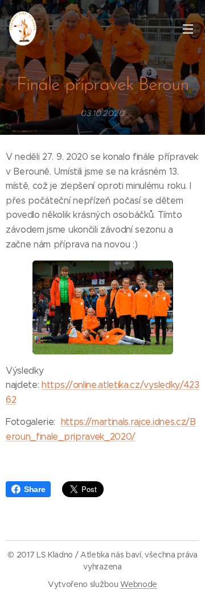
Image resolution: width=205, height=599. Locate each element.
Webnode (138, 584)
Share (34, 489)
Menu (188, 28)
